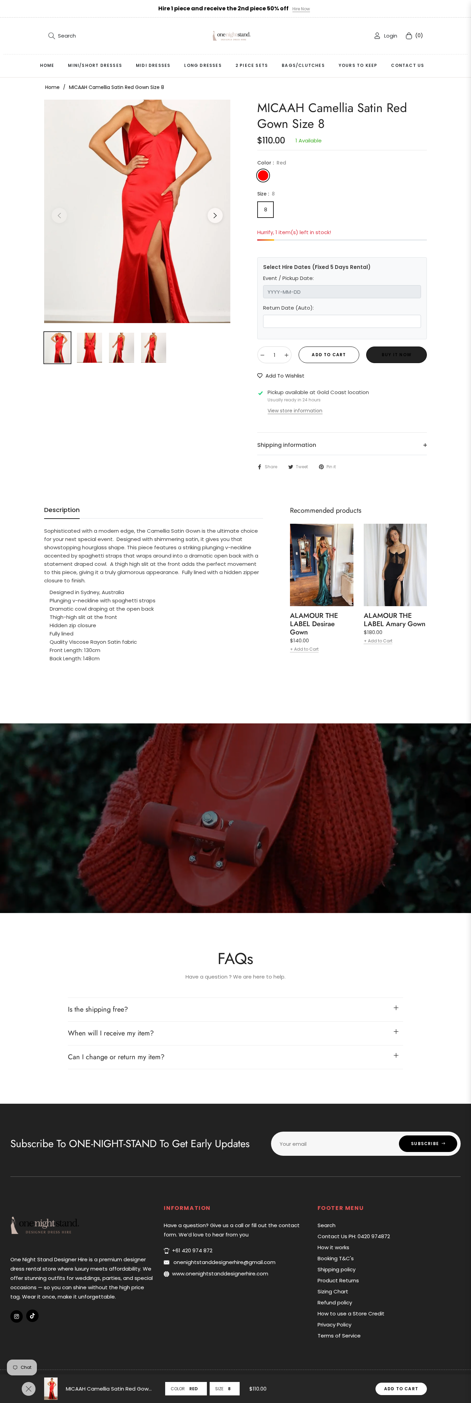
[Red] (263, 175)
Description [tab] (62, 510)
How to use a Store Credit (351, 1313)
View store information (295, 410)
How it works (333, 1247)
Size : (266, 193)
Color (178, 1389)
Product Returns (338, 1280)
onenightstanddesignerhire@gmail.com (223, 1262)
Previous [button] (59, 215)
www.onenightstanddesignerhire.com (220, 1273)
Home (52, 87)
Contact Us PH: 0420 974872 (354, 1236)
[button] (62, 35)
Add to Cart (401, 1389)
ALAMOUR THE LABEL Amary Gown (394, 620)
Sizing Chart (333, 1291)
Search (326, 1225)
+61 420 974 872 (192, 1250)
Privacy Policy (334, 1324)
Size (219, 1389)
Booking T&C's (336, 1258)
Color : (271, 162)
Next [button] (215, 215)
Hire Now (301, 9)
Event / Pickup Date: (288, 278)
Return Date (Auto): (288, 307)
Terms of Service (339, 1335)
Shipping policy (336, 1269)
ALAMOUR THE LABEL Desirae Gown (314, 624)
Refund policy (335, 1302)
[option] (137, 211)
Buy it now (396, 355)
